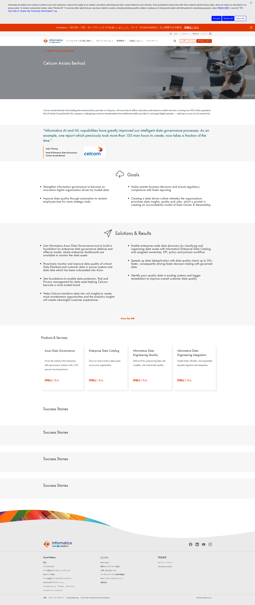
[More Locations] (170, 33)
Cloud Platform (49, 557)
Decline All (228, 18)
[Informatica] (53, 41)
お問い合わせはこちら (108, 570)
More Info (240, 18)
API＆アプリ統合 (49, 574)
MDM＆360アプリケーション (53, 582)
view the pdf (128, 318)
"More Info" (223, 8)
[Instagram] (210, 544)
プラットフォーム (103, 41)
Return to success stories (60, 50)
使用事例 (120, 41)
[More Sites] (210, 33)
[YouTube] (203, 544)
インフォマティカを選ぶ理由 (78, 41)
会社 (176, 34)
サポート (185, 34)
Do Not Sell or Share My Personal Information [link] (95, 598)
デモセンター (204, 41)
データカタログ (48, 566)
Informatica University (165, 566)
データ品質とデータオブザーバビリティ (57, 578)
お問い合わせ (187, 41)
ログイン (204, 34)
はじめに (105, 557)
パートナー (151, 41)
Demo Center (105, 562)
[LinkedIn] (197, 544)
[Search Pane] (175, 41)
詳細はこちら (191, 27)
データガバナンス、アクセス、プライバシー (59, 586)
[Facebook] (190, 544)
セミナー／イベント (165, 562)
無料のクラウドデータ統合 (110, 566)
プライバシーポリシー (56, 598)
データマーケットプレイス (52, 590)
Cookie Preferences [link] (73, 598)
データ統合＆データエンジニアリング (56, 570)
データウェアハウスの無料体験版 (112, 574)
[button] (61, 370)
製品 (44, 562)
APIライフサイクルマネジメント (112, 578)
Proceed (216, 18)
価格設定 (196, 34)
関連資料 (162, 557)
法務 (44, 598)
